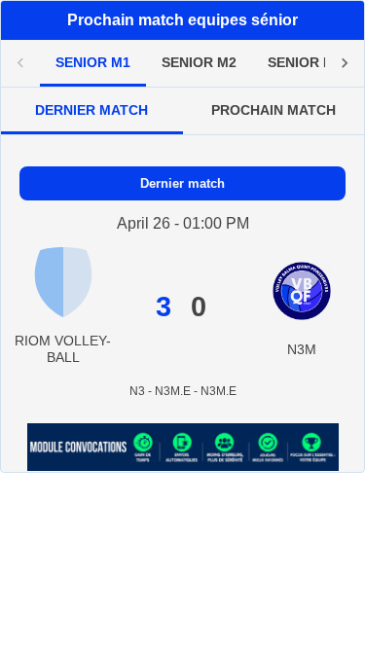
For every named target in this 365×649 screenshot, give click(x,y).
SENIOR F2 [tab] (304, 62)
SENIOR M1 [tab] (92, 62)
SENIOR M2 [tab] (199, 62)
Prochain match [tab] (273, 110)
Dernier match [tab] (91, 110)
